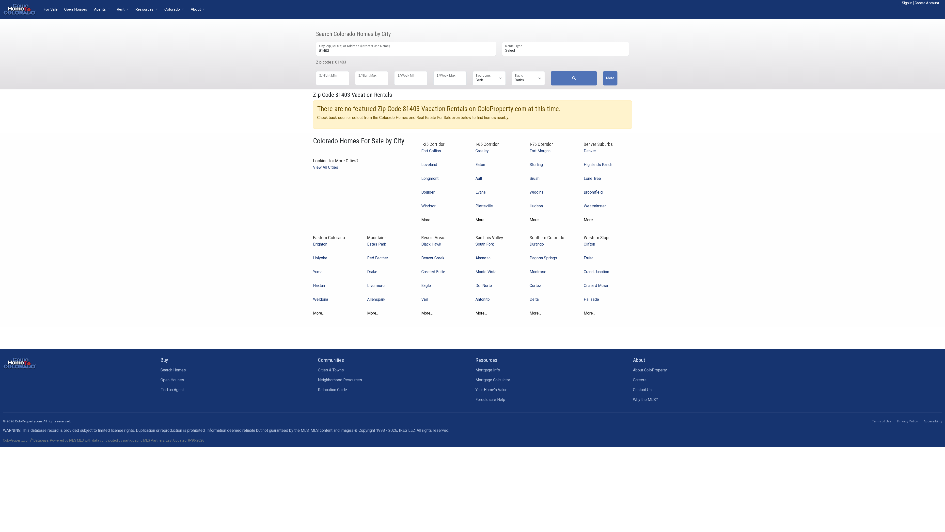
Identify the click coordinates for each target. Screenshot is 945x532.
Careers (639, 380)
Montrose (538, 271)
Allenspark (376, 299)
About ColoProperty (650, 370)
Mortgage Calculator (492, 380)
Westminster (595, 206)
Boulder (428, 192)
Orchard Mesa (596, 285)
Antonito (482, 299)
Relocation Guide (332, 389)
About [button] (196, 9)
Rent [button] (121, 9)
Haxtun (319, 285)
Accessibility (933, 421)
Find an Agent (172, 389)
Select (510, 50)
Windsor (428, 206)
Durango (537, 244)
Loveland (429, 164)
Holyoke (320, 258)
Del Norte (483, 285)
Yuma (317, 271)
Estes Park (376, 244)
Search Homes (173, 370)
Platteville (484, 206)
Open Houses (75, 9)
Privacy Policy (907, 421)
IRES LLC (407, 430)
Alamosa (482, 258)
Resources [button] (145, 9)
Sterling (536, 164)
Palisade (591, 299)
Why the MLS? (645, 399)
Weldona (320, 299)
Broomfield (593, 192)
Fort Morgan (540, 151)
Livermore (376, 285)
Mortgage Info (487, 370)
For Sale (51, 9)
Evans (480, 192)
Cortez (535, 285)
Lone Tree (592, 178)
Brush (534, 178)
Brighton (320, 244)
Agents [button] (100, 9)
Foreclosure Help (490, 399)
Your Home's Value (491, 389)
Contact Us (642, 389)
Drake (372, 271)
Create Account (927, 3)
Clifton (589, 244)
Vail (424, 299)
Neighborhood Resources (340, 380)
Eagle (426, 285)
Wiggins (537, 192)
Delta (534, 299)
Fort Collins (431, 151)
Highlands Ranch (598, 164)
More (610, 78)
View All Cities (325, 167)
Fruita (588, 258)
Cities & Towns (331, 370)
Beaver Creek (432, 258)
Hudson (536, 206)
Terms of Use (881, 421)
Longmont (430, 178)
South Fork (484, 244)
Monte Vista (485, 271)
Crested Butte (433, 271)
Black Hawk (431, 244)
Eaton (480, 164)
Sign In (907, 3)
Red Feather (377, 258)
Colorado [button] (172, 9)
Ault (478, 178)
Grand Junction (596, 271)
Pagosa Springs (543, 258)
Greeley (482, 151)
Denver (590, 151)
